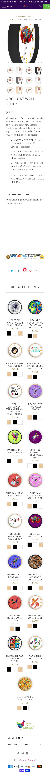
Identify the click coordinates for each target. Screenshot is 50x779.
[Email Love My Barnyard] (31, 753)
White (10, 237)
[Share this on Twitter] (12, 270)
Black (21, 237)
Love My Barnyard (28, 760)
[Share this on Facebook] (18, 270)
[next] (41, 43)
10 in (9, 214)
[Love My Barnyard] (25, 6)
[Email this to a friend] (37, 270)
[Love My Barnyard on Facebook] (18, 753)
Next (30, 16)
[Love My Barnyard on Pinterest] (23, 753)
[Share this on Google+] (30, 270)
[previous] (8, 43)
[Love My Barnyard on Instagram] (27, 753)
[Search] (39, 6)
